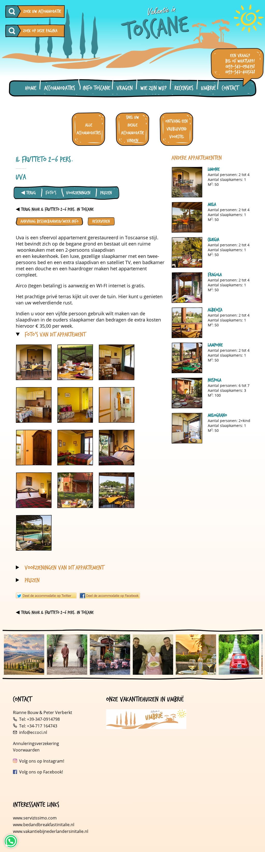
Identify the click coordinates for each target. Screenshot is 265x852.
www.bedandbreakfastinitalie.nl (44, 824)
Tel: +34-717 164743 (38, 726)
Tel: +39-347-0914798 (39, 719)
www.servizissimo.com (35, 818)
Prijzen (106, 193)
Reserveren (101, 221)
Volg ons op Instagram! (41, 761)
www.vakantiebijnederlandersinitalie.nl (50, 831)
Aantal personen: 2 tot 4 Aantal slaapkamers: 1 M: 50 (228, 177)
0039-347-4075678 (240, 72)
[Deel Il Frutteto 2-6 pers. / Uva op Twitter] (46, 595)
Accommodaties (59, 88)
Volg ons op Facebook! (41, 772)
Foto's (51, 193)
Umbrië (208, 88)
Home (30, 88)
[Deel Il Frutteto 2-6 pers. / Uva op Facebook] (109, 595)
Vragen (124, 88)
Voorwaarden (26, 750)
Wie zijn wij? (154, 88)
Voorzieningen (78, 193)
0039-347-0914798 (240, 66)
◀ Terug (28, 193)
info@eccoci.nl (33, 732)
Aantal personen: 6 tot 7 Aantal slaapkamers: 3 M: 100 (228, 388)
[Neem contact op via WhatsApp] (11, 841)
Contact (230, 88)
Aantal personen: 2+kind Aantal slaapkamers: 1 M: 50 (229, 423)
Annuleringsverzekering (36, 743)
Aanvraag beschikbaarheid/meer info (49, 221)
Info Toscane (96, 88)
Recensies (183, 88)
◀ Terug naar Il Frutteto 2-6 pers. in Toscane (55, 209)
